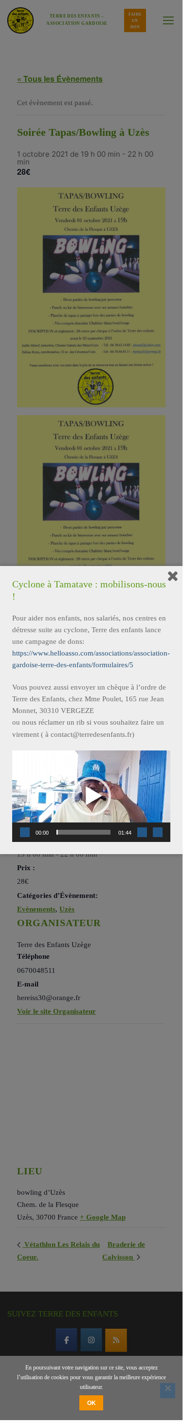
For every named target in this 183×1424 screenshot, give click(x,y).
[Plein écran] (158, 832)
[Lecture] (25, 832)
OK (91, 1403)
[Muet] (142, 832)
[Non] (167, 1390)
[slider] (83, 832)
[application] (91, 795)
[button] (91, 796)
